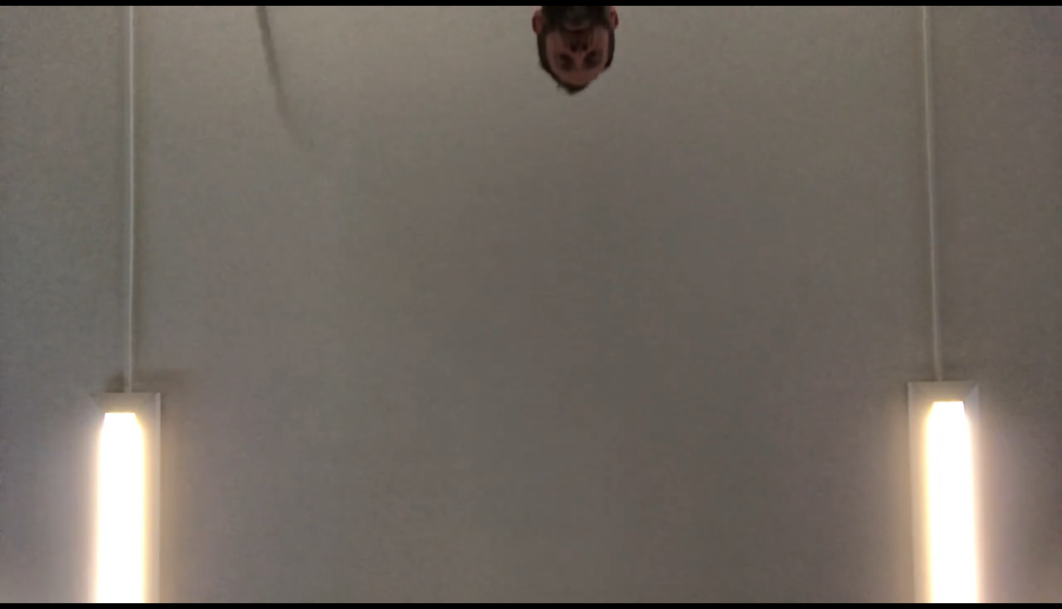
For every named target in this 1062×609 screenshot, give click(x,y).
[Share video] (1040, 21)
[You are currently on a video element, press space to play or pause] (531, 304)
